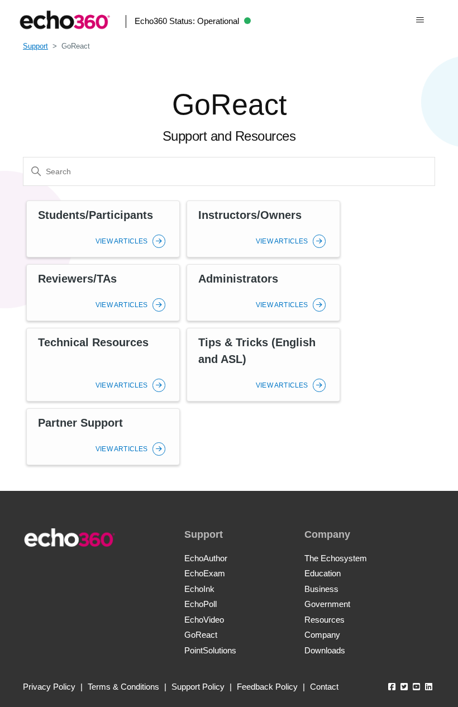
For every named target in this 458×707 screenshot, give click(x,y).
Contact (324, 686)
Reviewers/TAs (77, 279)
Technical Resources (93, 342)
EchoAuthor (205, 558)
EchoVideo (204, 619)
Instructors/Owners (250, 215)
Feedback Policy (267, 686)
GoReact (200, 634)
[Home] (64, 19)
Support (35, 46)
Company (322, 634)
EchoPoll (200, 604)
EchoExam (204, 573)
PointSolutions (210, 650)
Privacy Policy (49, 686)
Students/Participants (95, 215)
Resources (324, 619)
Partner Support (80, 423)
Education (322, 573)
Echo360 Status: (187, 21)
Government (327, 604)
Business (321, 589)
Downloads (324, 650)
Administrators (238, 279)
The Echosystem (335, 558)
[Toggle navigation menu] (420, 20)
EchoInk (199, 589)
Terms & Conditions (123, 686)
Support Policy (198, 686)
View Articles (123, 241)
